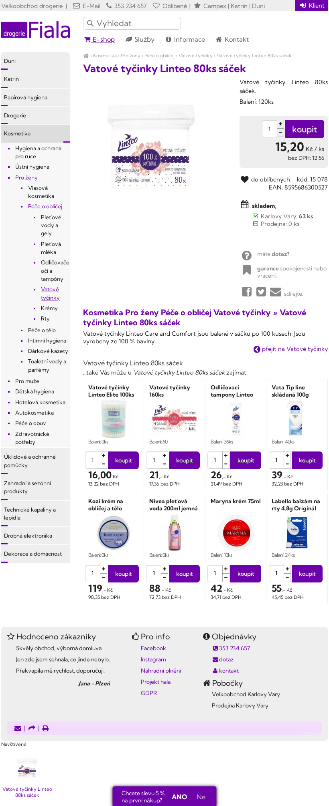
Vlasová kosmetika (41, 192)
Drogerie (15, 115)
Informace (189, 39)
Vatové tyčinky (196, 55)
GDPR (149, 693)
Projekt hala (156, 681)
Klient (316, 5)
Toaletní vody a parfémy (47, 365)
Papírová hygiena (25, 97)
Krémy (49, 308)
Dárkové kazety (48, 351)
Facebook (153, 648)
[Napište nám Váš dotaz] (17, 728)
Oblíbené (174, 6)
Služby (143, 39)
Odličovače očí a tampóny (55, 270)
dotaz (226, 659)
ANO (179, 797)
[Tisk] (46, 728)
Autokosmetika (34, 412)
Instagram (153, 659)
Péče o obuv (30, 423)
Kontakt (236, 39)
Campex (214, 6)
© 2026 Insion (313, 734)
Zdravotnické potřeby (32, 438)
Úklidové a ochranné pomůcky (30, 460)
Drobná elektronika (28, 535)
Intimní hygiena (47, 340)
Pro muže (27, 381)
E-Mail (90, 6)
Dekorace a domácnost (33, 553)
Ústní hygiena (32, 166)
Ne (201, 797)
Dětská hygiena (34, 391)
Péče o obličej (159, 55)
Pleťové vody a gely (51, 225)
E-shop (103, 39)
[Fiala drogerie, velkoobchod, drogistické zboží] (86, 55)
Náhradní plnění (161, 670)
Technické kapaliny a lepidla (30, 513)
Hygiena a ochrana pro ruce (38, 152)
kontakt (229, 670)
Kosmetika (105, 55)
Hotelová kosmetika (40, 402)
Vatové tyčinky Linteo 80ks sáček (254, 55)
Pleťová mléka (51, 248)
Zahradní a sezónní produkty (27, 487)
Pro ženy (130, 55)
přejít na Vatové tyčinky (294, 349)
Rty (45, 318)
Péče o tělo (42, 330)
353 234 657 (130, 6)
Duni (10, 61)
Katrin (11, 79)
